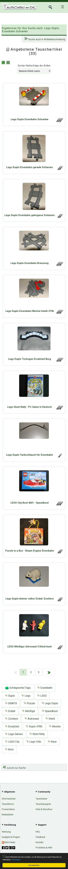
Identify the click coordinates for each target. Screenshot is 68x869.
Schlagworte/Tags (20, 687)
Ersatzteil (13, 726)
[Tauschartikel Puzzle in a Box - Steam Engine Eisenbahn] (34, 532)
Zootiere (12, 718)
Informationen (9, 798)
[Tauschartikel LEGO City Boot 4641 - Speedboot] (34, 484)
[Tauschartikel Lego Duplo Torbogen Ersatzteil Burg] (34, 341)
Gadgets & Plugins (11, 837)
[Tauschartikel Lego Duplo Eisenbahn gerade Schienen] (34, 149)
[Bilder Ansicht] (8, 62)
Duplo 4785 (35, 726)
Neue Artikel (57, 369)
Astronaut (33, 718)
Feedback (40, 837)
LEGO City (13, 741)
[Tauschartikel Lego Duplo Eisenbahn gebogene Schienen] (34, 197)
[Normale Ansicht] (3, 62)
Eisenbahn (46, 687)
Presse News (8, 809)
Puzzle (30, 703)
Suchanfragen (56, 380)
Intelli (51, 718)
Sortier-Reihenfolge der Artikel (34, 65)
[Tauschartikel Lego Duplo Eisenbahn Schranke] (34, 101)
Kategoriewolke (55, 392)
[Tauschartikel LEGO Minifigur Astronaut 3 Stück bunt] (34, 628)
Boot (10, 749)
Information (16, 859)
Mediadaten (7, 814)
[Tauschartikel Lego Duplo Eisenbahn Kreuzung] (34, 245)
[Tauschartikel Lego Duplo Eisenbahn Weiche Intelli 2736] (34, 293)
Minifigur (29, 711)
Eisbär (11, 711)
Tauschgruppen (43, 804)
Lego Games (15, 734)
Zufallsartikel (57, 386)
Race (53, 741)
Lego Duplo (51, 703)
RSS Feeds (9, 842)
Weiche (56, 726)
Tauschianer (41, 798)
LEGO (43, 695)
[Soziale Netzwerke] (8, 847)
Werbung (6, 831)
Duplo (11, 695)
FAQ (38, 831)
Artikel (5, 363)
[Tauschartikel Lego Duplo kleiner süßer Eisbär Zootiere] (34, 580)
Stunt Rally (38, 734)
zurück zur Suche (16, 768)
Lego (27, 695)
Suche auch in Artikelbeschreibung (46, 39)
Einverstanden (34, 865)
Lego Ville (35, 741)
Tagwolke (58, 397)
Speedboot (51, 711)
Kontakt (39, 842)
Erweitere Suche (54, 375)
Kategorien (58, 363)
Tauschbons (8, 804)
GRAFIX (12, 703)
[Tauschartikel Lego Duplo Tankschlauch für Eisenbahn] (34, 437)
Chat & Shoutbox (44, 809)
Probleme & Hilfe (44, 847)
